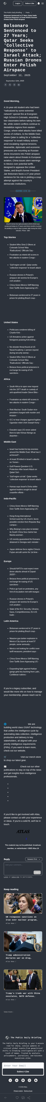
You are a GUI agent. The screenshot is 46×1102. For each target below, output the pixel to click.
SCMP (27, 535)
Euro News (22, 574)
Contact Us (33, 838)
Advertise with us (16, 838)
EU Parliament (22, 615)
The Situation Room (19, 801)
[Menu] (38, 3)
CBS (23, 333)
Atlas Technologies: (17, 724)
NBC (33, 644)
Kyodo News (15, 555)
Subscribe (29, 3)
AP (11, 395)
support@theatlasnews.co (17, 698)
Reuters (25, 281)
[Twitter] (10, 1080)
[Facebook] (23, 1080)
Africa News (15, 261)
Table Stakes (15, 792)
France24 (14, 426)
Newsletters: (13, 766)
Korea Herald (16, 545)
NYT (36, 250)
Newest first (32, 859)
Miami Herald (33, 675)
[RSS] (36, 1080)
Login (17, 3)
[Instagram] (29, 1080)
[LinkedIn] (16, 1080)
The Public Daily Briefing (13, 13)
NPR (22, 455)
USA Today (35, 353)
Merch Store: (13, 757)
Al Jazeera (15, 271)
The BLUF (14, 796)
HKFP (21, 525)
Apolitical (14, 788)
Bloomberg (15, 291)
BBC (12, 301)
